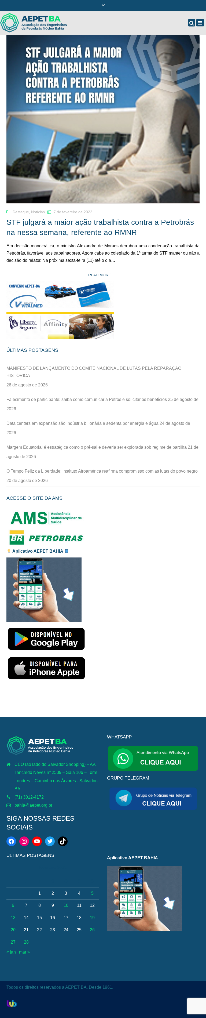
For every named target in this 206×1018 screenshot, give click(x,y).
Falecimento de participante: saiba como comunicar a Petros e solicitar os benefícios (86, 399)
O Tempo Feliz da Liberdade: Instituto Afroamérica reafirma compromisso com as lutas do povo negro (102, 471)
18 (79, 917)
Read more (99, 275)
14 (26, 917)
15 (39, 917)
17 (66, 917)
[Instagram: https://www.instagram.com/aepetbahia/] (24, 841)
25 (79, 930)
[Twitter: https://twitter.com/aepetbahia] (50, 841)
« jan (11, 952)
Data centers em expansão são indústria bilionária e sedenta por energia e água (82, 423)
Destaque (21, 212)
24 (66, 930)
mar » (24, 952)
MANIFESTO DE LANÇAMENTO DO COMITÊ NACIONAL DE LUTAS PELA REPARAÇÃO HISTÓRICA (93, 372)
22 (39, 930)
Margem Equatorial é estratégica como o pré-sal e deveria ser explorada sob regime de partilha (96, 447)
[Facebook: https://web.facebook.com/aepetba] (11, 841)
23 (52, 930)
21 (26, 930)
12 (92, 905)
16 (52, 917)
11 (79, 905)
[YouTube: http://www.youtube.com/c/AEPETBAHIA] (37, 841)
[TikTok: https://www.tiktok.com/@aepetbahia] (63, 841)
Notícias (38, 212)
